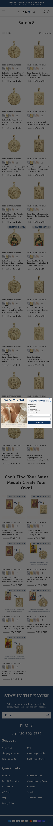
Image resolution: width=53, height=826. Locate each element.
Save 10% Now (39, 422)
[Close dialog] (50, 400)
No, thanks (39, 425)
